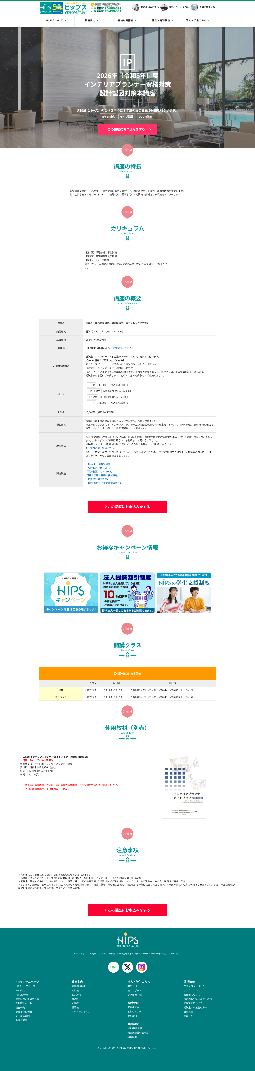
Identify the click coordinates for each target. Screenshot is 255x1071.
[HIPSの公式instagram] (142, 967)
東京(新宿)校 (78, 986)
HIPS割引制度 (135, 1028)
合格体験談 (21, 1020)
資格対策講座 (125, 20)
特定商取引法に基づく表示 (198, 999)
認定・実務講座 (161, 20)
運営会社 (188, 1016)
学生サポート (135, 986)
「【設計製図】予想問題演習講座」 (104, 483)
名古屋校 (76, 994)
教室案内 (90, 20)
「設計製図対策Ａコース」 (100, 471)
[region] (127, 684)
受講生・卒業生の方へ (195, 1007)
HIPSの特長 (21, 994)
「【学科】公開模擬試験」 (99, 464)
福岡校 (75, 1007)
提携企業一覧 (135, 994)
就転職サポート (23, 1003)
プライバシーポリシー (195, 986)
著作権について (192, 994)
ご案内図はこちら (122, 348)
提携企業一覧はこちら (102, 448)
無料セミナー (135, 1011)
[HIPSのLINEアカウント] (114, 967)
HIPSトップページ (25, 986)
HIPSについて (54, 20)
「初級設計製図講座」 (97, 479)
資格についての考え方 (27, 999)
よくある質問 (22, 1016)
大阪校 (75, 990)
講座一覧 (20, 1007)
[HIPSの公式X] (128, 967)
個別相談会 (133, 1007)
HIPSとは (20, 990)
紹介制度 (132, 1037)
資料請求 (132, 1015)
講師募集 (188, 1011)
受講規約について (193, 1003)
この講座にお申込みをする (126, 129)
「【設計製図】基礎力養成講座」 (103, 475)
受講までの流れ (23, 1011)
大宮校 (75, 1003)
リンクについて (192, 990)
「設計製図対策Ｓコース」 (100, 467)
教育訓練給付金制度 (138, 1032)
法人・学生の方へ (196, 20)
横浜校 (75, 999)
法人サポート (135, 990)
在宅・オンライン (81, 1011)
